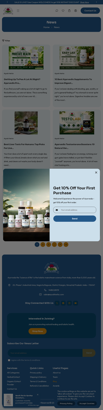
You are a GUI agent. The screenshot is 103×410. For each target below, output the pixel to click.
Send (74, 218)
